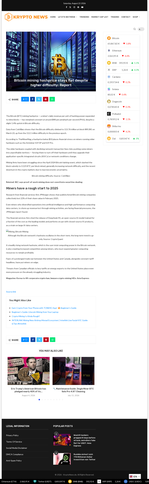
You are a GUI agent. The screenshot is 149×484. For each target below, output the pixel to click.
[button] (11, 378)
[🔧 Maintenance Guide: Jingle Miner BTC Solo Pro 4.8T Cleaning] (74, 371)
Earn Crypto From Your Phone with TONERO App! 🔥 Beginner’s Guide (44, 308)
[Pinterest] (78, 7)
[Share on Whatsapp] (52, 99)
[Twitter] (70, 7)
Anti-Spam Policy (14, 460)
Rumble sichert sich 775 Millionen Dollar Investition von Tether (84, 457)
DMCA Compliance (14, 454)
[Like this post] (26, 99)
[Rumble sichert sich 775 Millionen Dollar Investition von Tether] (62, 459)
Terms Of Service (14, 441)
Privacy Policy (12, 435)
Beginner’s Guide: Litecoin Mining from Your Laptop (35, 312)
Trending (84, 17)
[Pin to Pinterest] (45, 99)
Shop (135, 17)
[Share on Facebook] (32, 99)
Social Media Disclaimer (16, 448)
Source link (11, 291)
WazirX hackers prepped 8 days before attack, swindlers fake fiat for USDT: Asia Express (84, 440)
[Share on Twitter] (39, 99)
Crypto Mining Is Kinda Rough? (26, 316)
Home (53, 17)
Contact (125, 17)
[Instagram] (74, 7)
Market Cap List (99, 17)
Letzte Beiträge (66, 17)
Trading (115, 17)
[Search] (134, 29)
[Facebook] (66, 7)
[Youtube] (82, 7)
